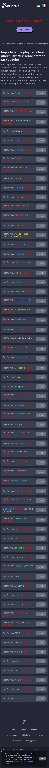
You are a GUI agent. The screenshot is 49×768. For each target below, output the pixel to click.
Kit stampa (39, 735)
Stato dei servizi (23, 750)
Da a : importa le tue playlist (18, 510)
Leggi (41, 93)
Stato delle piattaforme (37, 750)
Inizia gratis (24, 30)
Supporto (34, 729)
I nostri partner (11, 735)
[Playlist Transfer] (10, 5)
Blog (13, 729)
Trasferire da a (17, 93)
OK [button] (42, 758)
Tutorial (23, 729)
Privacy (15, 750)
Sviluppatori (31, 741)
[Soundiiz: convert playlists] (24, 722)
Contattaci (17, 741)
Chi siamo (26, 735)
